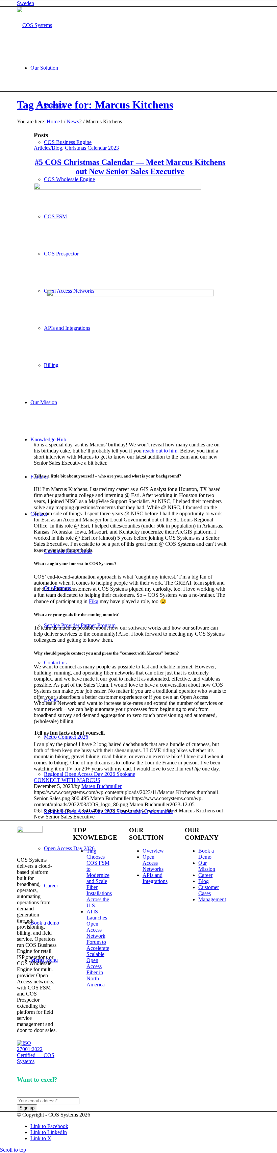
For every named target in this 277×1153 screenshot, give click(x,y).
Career (205, 875)
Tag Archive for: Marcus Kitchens (95, 105)
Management (212, 899)
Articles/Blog (48, 148)
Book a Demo (206, 854)
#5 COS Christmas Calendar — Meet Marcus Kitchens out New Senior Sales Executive (130, 167)
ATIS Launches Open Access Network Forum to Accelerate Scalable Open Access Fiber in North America (97, 948)
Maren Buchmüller (101, 786)
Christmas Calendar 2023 (92, 148)
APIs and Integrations (155, 878)
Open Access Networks (153, 863)
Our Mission (206, 866)
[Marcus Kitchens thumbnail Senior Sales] (117, 188)
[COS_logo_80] (34, 25)
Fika (93, 601)
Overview (153, 851)
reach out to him (160, 450)
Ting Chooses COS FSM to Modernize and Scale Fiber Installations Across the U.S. (99, 878)
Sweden (25, 3)
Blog (203, 881)
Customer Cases (208, 890)
